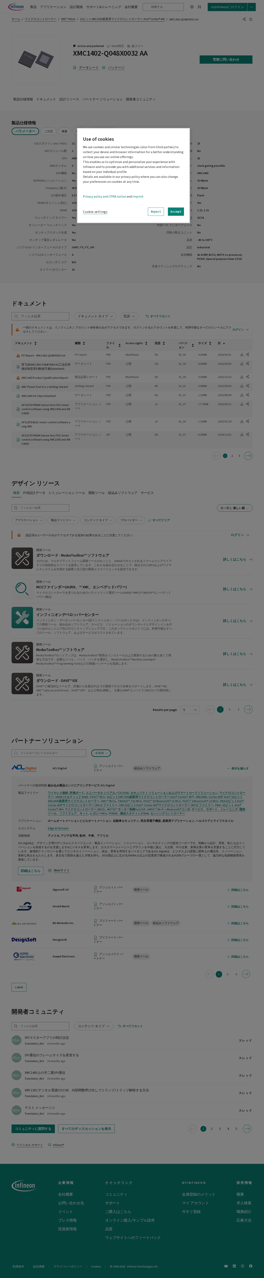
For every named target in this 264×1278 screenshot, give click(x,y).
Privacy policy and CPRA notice (104, 196)
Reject (156, 211)
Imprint (138, 196)
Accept (176, 211)
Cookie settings (95, 212)
